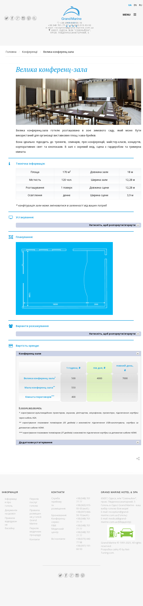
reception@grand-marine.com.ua (74, 27)
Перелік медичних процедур (35, 531)
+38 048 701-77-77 (58, 25)
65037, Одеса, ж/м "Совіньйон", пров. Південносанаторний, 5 (70, 31)
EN (135, 5)
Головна (11, 52)
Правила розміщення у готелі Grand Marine (35, 516)
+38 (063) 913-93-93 (80, 25)
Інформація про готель (11, 502)
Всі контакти (58, 538)
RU (140, 5)
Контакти (35, 539)
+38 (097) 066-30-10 (71, 22)
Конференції (30, 52)
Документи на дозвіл (11, 511)
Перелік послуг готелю (34, 502)
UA (130, 5)
